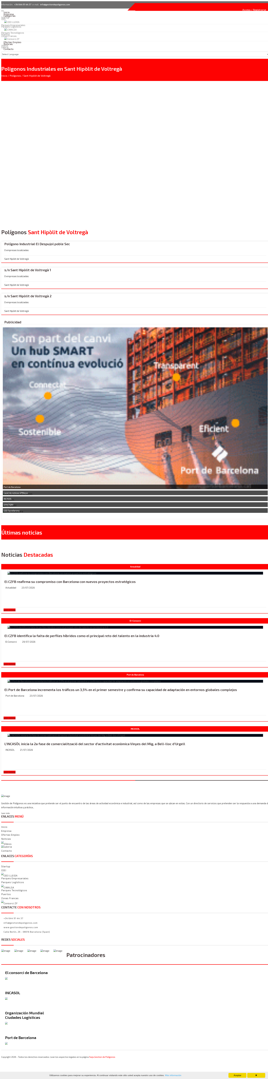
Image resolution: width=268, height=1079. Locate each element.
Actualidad (10, 587)
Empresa (6, 830)
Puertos (6, 894)
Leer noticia (10, 610)
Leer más (5, 813)
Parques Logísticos (11, 26)
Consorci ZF (11, 903)
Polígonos (15, 75)
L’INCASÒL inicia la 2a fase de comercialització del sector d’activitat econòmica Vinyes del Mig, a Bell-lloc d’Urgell (94, 744)
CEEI (3, 19)
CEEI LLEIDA (13, 22)
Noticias (6, 838)
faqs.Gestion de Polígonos (102, 1057)
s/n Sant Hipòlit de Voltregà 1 (27, 270)
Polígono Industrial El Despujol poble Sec (37, 244)
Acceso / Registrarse (254, 10)
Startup (5, 17)
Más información (172, 1075)
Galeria (8, 847)
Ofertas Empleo (10, 834)
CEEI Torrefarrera (11, 510)
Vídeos (8, 844)
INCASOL (8, 499)
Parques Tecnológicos (14, 890)
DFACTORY (8, 505)
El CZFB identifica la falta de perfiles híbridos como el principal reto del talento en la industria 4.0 (81, 636)
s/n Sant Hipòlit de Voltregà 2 (27, 296)
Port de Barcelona (12, 487)
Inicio (4, 75)
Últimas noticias (21, 532)
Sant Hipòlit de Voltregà (36, 75)
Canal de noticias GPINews (16, 493)
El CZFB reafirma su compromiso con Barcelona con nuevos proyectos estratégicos (70, 582)
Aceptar (237, 1075)
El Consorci (11, 641)
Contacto (8, 48)
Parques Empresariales (13, 25)
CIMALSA (12, 29)
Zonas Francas (10, 898)
